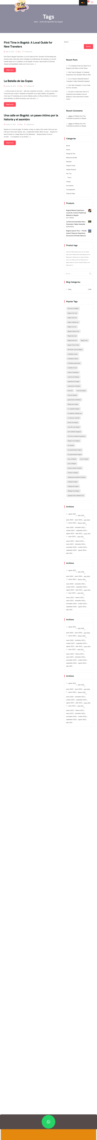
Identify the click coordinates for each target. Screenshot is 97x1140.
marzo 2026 (71, 523)
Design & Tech (70, 153)
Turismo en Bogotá (73, 472)
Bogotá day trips (72, 336)
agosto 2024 (82, 550)
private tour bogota (73, 422)
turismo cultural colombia (75, 468)
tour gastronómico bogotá (74, 454)
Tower (69, 177)
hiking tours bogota (73, 404)
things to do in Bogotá (74, 441)
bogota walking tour (73, 322)
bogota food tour (72, 317)
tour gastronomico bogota (74, 450)
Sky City (69, 173)
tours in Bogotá (72, 463)
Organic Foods (70, 165)
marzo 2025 (69, 541)
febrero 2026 (81, 523)
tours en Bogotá (72, 459)
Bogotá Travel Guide (73, 345)
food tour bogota (81, 390)
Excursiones (70, 185)
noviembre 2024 (71, 547)
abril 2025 (80, 537)
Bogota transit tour (70, 262)
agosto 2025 (70, 533)
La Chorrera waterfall (73, 418)
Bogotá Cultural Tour (73, 331)
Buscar (66, 42)
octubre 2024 (82, 547)
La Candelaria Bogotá (73, 409)
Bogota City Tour (72, 313)
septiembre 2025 (81, 530)
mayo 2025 (71, 536)
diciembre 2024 (79, 544)
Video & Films (70, 193)
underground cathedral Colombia (76, 477)
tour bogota (71, 445)
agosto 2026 (72, 514)
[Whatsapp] (48, 1122)
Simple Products (71, 169)
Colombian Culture (73, 358)
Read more (9, 70)
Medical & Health (71, 157)
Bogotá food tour (72, 340)
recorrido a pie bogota (74, 427)
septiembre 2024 (71, 550)
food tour (70, 390)
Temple (68, 181)
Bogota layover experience (79, 257)
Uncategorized (70, 189)
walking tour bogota (73, 486)
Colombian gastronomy (74, 363)
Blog (19, 51)
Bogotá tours (84, 340)
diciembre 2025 (79, 527)
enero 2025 (69, 544)
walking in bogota (72, 482)
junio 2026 (69, 520)
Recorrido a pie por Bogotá (75, 349)
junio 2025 (87, 533)
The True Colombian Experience (76, 436)
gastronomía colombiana (74, 399)
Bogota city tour (86, 254)
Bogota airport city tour (80, 251)
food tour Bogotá (72, 395)
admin (70, 116)
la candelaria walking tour (75, 413)
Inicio (36, 22)
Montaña (69, 161)
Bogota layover (69, 257)
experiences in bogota (73, 381)
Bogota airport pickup (78, 254)
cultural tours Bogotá (73, 377)
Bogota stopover (84, 259)
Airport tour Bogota (70, 251)
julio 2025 (79, 533)
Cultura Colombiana (73, 372)
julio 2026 (81, 515)
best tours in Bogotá (73, 308)
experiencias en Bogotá (74, 386)
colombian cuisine (72, 354)
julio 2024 (69, 553)
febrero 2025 (79, 541)
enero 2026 (69, 527)
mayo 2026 (78, 520)
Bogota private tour (76, 259)
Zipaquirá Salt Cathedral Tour (76, 495)
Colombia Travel (72, 367)
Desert (68, 149)
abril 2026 (87, 520)
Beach (68, 145)
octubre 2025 (70, 530)
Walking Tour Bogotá (73, 491)
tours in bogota (84, 459)
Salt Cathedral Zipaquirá (74, 431)
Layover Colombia (79, 262)
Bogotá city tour (72, 327)
